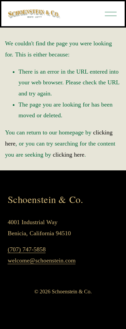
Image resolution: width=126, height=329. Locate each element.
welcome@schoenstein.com (42, 260)
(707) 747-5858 (27, 249)
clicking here (68, 154)
